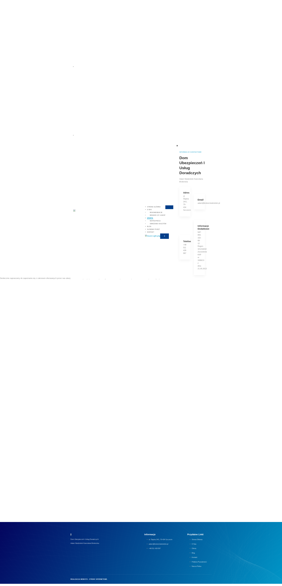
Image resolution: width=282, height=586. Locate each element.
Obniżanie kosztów (158, 224)
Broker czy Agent (157, 215)
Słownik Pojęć (153, 229)
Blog (149, 226)
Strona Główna (154, 207)
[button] (176, 143)
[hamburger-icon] (169, 207)
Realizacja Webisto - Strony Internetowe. (89, 579)
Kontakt (150, 232)
